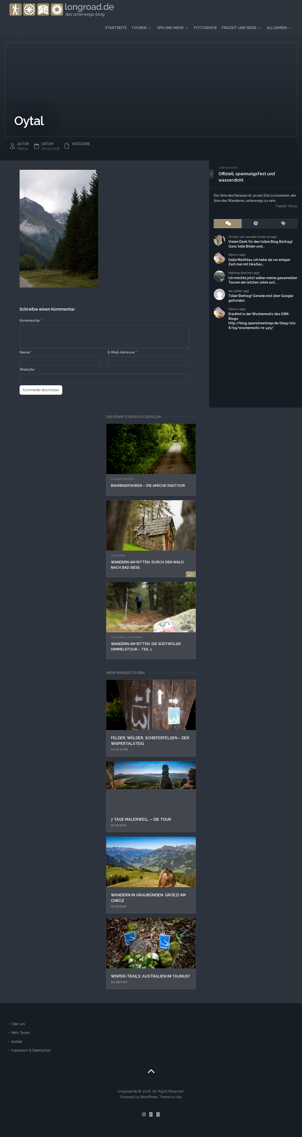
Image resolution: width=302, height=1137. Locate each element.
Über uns (18, 1024)
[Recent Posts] (255, 223)
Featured (118, 637)
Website (27, 369)
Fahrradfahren (122, 479)
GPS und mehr (170, 28)
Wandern (118, 555)
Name (26, 352)
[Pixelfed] (158, 1114)
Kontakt (16, 1042)
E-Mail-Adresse (122, 352)
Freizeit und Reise (239, 28)
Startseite (116, 28)
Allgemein (277, 28)
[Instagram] (144, 1114)
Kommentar (31, 320)
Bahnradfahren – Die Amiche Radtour (148, 485)
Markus (22, 148)
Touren (139, 28)
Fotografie (205, 28)
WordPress (149, 1097)
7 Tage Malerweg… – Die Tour (141, 819)
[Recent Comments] (228, 223)
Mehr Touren (20, 1033)
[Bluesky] (151, 1114)
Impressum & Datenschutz (31, 1050)
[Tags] (283, 223)
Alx (178, 1097)
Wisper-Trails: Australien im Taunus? (150, 976)
